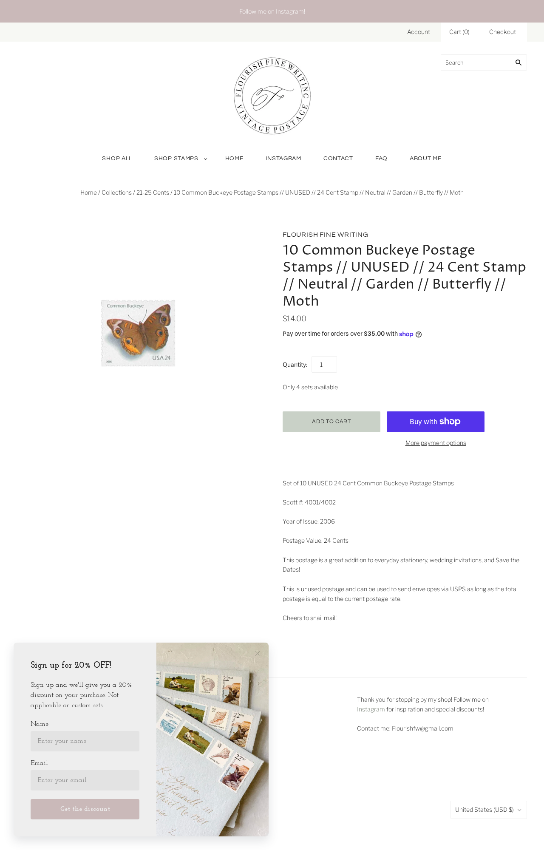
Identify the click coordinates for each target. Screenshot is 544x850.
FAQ (381, 159)
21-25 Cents (152, 192)
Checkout (502, 31)
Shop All (117, 159)
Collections (117, 192)
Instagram (283, 159)
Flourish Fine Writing (325, 234)
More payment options (435, 442)
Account (418, 31)
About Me (426, 159)
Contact (338, 159)
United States (484, 809)
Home (234, 159)
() (459, 31)
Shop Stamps (176, 159)
